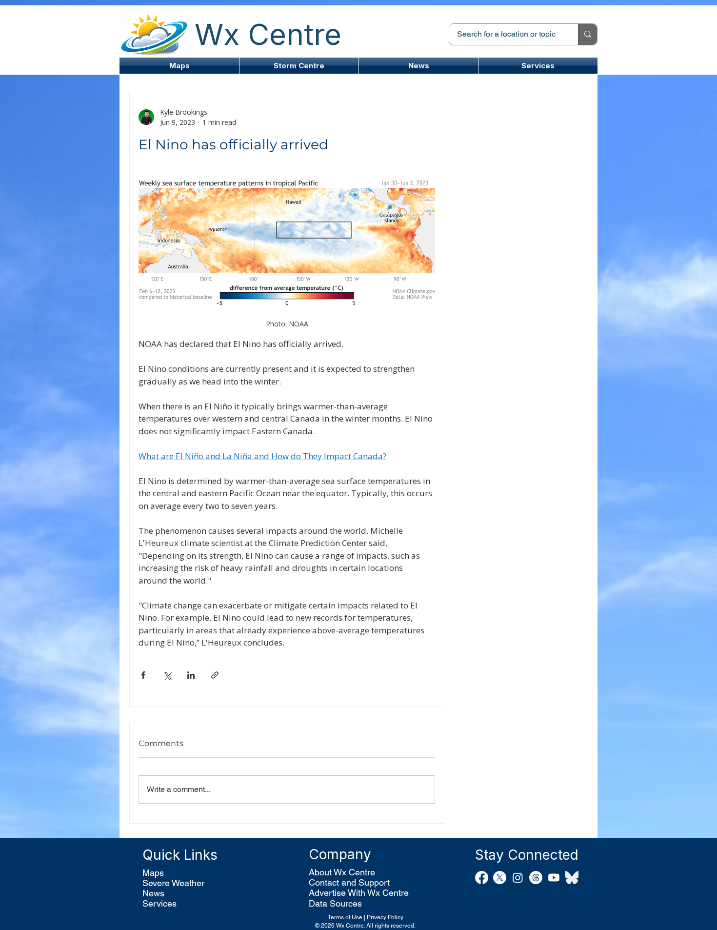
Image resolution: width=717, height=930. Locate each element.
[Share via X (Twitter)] (167, 675)
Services (159, 903)
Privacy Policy (385, 917)
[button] (298, 66)
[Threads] (535, 877)
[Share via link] (214, 675)
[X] (499, 877)
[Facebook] (481, 877)
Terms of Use (345, 917)
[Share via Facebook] (143, 675)
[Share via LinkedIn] (191, 675)
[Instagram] (517, 877)
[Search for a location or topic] (587, 34)
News (153, 893)
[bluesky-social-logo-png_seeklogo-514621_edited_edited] (571, 877)
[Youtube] (553, 877)
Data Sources (335, 903)
